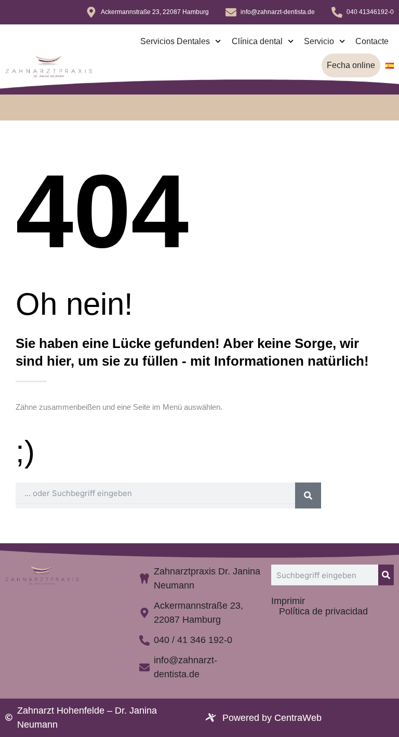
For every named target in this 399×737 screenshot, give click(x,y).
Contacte (372, 41)
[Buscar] (308, 495)
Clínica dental (257, 41)
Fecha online (351, 65)
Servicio (319, 41)
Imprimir (288, 601)
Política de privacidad (323, 611)
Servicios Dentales (175, 41)
